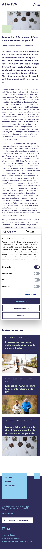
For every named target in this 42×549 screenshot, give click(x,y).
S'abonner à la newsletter (18, 520)
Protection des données (11, 538)
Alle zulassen (21, 301)
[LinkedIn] (3, 528)
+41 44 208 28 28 (8, 513)
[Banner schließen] (39, 231)
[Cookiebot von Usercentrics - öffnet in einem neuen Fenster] (26, 231)
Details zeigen (30, 295)
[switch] (37, 273)
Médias (8, 482)
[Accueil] (7, 4)
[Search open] (35, 4)
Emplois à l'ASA (11, 486)
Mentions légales (8, 535)
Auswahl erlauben (21, 308)
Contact (8, 477)
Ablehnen (21, 315)
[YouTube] (8, 528)
